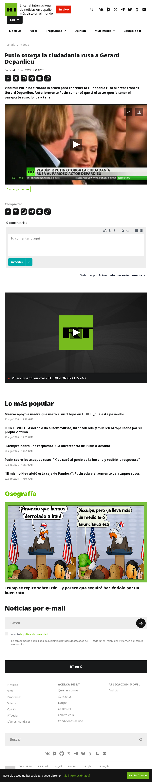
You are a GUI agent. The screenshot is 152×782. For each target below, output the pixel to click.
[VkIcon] (101, 9)
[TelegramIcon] (123, 9)
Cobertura (64, 709)
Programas (54, 30)
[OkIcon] (137, 9)
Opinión (80, 30)
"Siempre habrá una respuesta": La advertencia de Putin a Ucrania (57, 445)
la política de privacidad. (34, 634)
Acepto (30, 634)
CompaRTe (25, 766)
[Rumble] (108, 9)
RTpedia (12, 715)
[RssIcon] (97, 753)
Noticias (15, 30)
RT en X (76, 666)
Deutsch (73, 766)
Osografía (20, 494)
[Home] (11, 9)
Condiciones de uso (70, 721)
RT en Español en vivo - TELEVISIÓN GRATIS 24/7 (48, 378)
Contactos (65, 696)
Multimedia (103, 30)
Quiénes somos (68, 690)
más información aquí (76, 775)
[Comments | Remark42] (76, 253)
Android (114, 690)
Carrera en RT (67, 715)
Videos (11, 703)
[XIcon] (115, 9)
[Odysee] (62, 753)
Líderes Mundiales (18, 722)
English (89, 766)
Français (104, 766)
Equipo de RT (133, 30)
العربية (58, 766)
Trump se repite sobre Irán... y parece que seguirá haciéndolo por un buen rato (72, 590)
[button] (76, 145)
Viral (33, 30)
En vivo (63, 9)
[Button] (91, 9)
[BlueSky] (130, 9)
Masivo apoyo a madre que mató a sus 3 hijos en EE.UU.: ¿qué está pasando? (64, 414)
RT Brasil (43, 766)
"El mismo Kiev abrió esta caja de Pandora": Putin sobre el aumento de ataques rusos (72, 473)
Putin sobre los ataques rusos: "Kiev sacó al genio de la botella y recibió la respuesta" (72, 459)
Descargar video (18, 189)
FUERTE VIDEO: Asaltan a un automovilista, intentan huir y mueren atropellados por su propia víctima (73, 430)
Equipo (62, 703)
